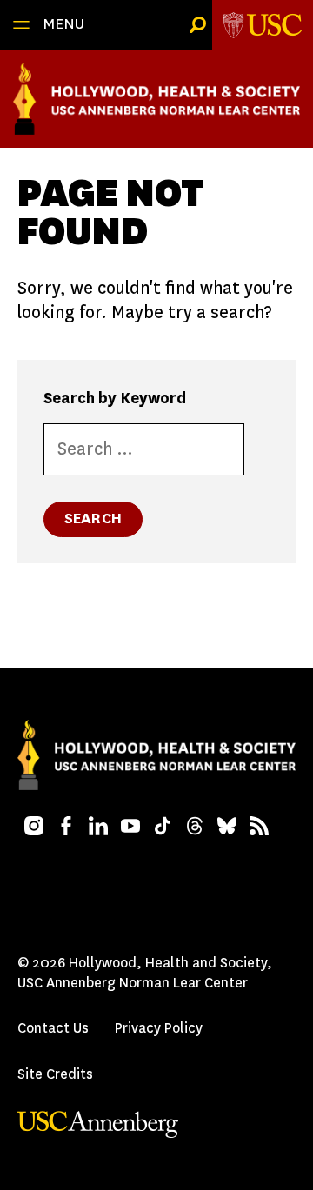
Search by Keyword (114, 398)
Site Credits (55, 1074)
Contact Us (53, 1028)
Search (93, 519)
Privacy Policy (159, 1028)
